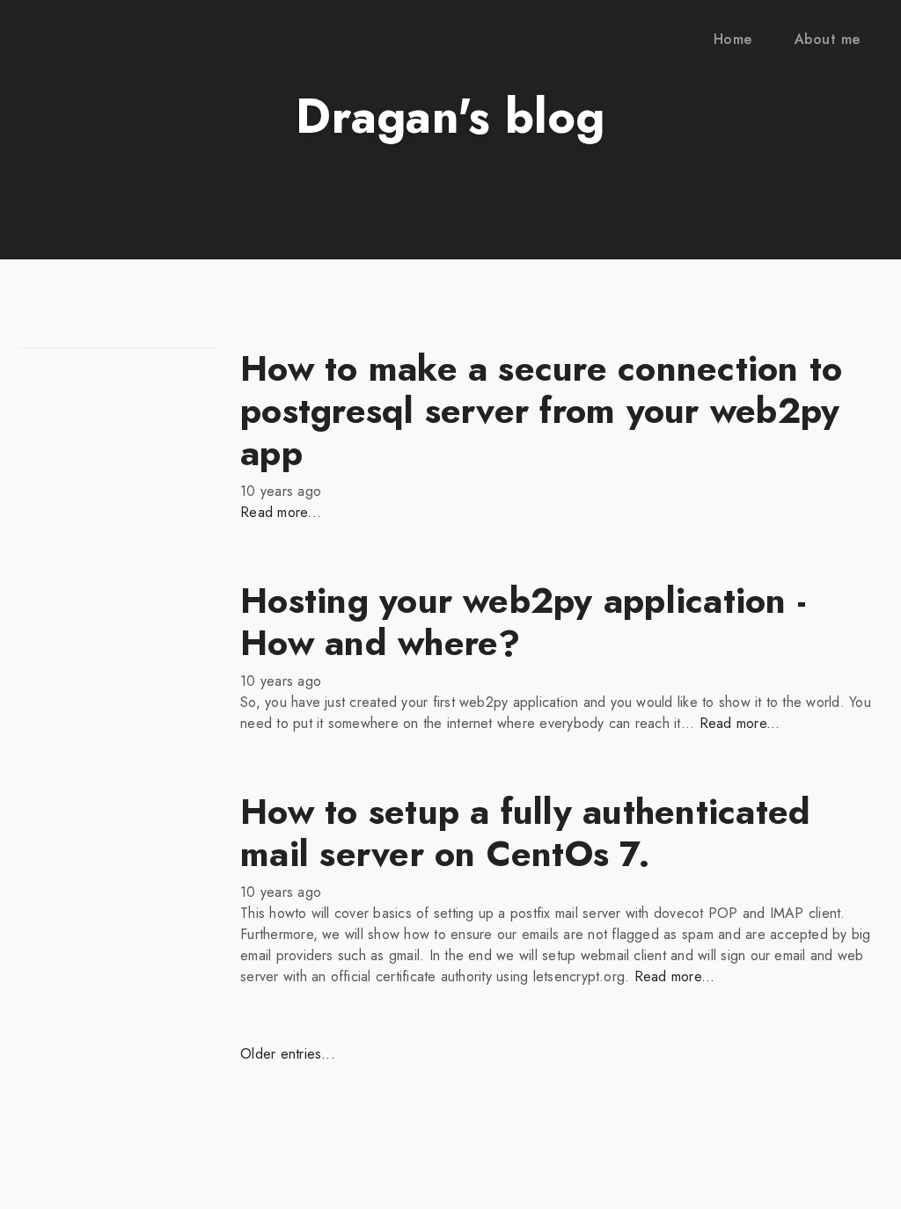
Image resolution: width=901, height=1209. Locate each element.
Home (733, 39)
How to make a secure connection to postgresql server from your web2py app (541, 410)
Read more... (280, 512)
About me (828, 39)
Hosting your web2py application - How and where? (523, 621)
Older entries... (287, 1054)
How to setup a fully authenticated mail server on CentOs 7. (525, 832)
